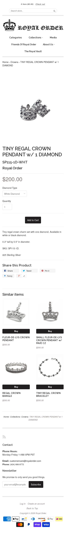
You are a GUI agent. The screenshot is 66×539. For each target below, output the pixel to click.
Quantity (6, 201)
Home (5, 62)
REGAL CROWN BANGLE (11, 394)
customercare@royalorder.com (25, 460)
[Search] (54, 11)
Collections (35, 37)
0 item (27, 4)
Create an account (36, 504)
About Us (48, 44)
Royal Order (12, 168)
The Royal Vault (33, 51)
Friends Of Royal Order (23, 44)
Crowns (14, 62)
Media (53, 37)
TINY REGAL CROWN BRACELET (48, 394)
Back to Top (32, 508)
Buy (16, 331)
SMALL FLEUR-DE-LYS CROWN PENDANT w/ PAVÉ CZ (49, 340)
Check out (40, 4)
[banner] (33, 25)
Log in (22, 504)
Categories (15, 37)
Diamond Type (9, 188)
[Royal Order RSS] (4, 437)
